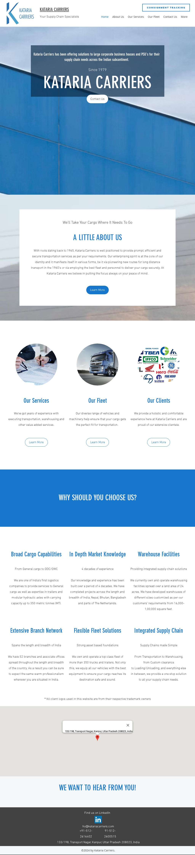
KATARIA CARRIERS (54, 9)
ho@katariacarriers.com (98, 826)
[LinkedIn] (98, 819)
